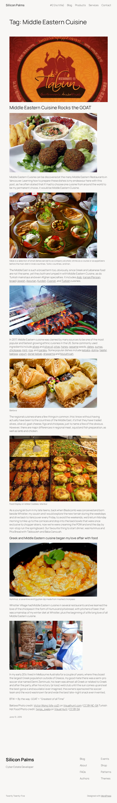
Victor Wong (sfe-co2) (46, 705)
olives (35, 346)
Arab (79, 277)
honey (64, 346)
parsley (43, 350)
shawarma (49, 354)
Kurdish (41, 281)
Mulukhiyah (66, 354)
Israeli (12, 281)
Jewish (21, 281)
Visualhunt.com (72, 705)
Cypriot (51, 281)
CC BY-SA (74, 709)
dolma (94, 350)
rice (30, 350)
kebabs (86, 350)
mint (24, 350)
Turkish (66, 281)
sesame (73, 346)
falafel (103, 350)
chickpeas (15, 350)
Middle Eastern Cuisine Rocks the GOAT (50, 107)
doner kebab (35, 354)
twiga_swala (43, 709)
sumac (99, 346)
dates (90, 346)
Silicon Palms (15, 5)
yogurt (23, 354)
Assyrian (31, 281)
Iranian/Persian (91, 277)
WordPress (106, 795)
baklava (13, 354)
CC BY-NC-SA (90, 705)
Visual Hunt (60, 709)
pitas (57, 346)
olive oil (48, 346)
